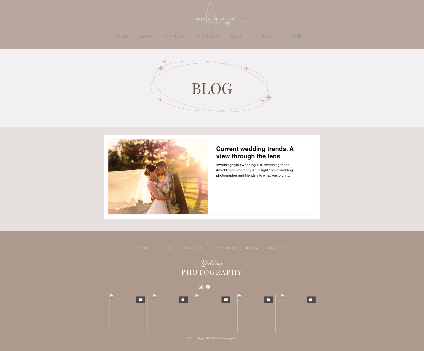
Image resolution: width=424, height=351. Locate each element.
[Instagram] (293, 36)
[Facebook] (299, 36)
